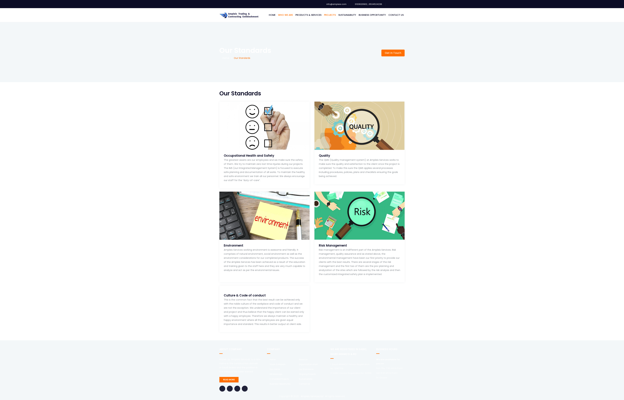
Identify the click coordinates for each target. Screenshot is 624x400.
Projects (330, 15)
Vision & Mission (278, 364)
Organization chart (308, 364)
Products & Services (308, 15)
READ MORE (229, 379)
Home (272, 15)
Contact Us (396, 15)
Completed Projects (279, 379)
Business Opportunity (372, 15)
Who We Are (285, 15)
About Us (303, 359)
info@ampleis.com (336, 4)
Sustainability (347, 15)
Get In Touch (393, 53)
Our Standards (306, 369)
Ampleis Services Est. (312, 396)
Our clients (275, 369)
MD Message (276, 374)
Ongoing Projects (307, 374)
